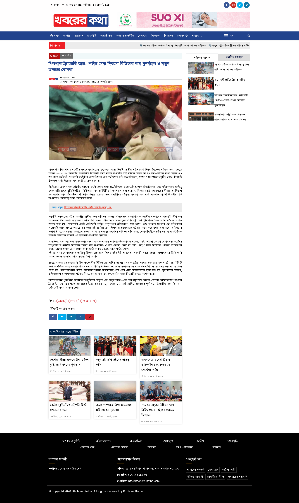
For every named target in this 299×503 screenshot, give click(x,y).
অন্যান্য (195, 35)
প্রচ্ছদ (56, 35)
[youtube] (233, 5)
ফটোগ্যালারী (228, 469)
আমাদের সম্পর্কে (195, 469)
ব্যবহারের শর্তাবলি (237, 476)
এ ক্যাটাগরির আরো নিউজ (64, 331)
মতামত (217, 447)
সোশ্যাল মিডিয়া (119, 447)
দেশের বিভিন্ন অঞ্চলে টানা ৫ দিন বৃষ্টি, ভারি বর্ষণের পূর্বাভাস (160, 45)
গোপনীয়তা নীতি (215, 476)
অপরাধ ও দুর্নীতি (125, 35)
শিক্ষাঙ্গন (155, 35)
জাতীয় (66, 35)
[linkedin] (240, 5)
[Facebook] (53, 317)
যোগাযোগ (213, 469)
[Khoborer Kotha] (81, 19)
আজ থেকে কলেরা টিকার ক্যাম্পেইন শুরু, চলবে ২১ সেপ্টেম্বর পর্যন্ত (156, 365)
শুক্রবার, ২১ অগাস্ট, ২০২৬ (152, 421)
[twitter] (247, 5)
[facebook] (227, 5)
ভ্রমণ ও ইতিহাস (184, 447)
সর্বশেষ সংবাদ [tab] (202, 58)
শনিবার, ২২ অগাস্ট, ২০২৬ (61, 371)
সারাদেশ (78, 35)
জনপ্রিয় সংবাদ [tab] (234, 57)
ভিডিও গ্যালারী (195, 476)
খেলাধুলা (142, 35)
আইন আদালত (103, 441)
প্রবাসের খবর (88, 447)
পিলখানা (73, 301)
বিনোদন (168, 35)
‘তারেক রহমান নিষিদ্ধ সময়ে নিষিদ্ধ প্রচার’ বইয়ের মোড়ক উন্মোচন (157, 410)
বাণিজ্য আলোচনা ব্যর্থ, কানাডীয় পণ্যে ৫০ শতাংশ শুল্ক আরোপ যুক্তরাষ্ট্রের (231, 100)
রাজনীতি (92, 35)
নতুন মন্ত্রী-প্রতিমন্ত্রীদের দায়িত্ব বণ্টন (216, 45)
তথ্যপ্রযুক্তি (182, 35)
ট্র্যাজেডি (62, 301)
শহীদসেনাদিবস (89, 301)
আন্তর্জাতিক (106, 35)
